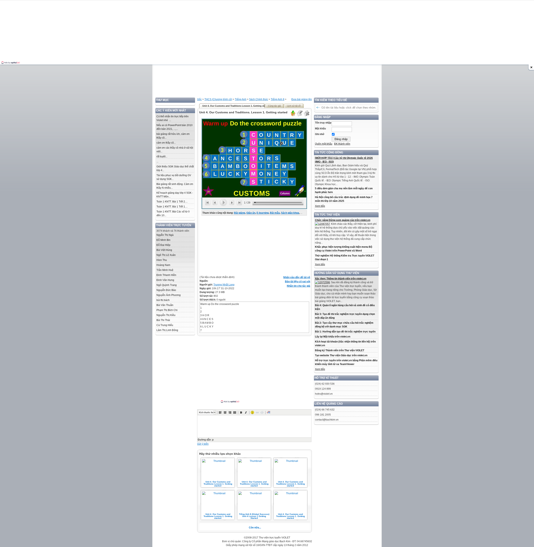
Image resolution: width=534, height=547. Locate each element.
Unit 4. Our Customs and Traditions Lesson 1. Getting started (218, 484)
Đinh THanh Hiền (166, 275)
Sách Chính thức (258, 99)
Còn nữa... (255, 527)
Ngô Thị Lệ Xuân (166, 255)
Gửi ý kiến (203, 443)
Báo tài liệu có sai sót (297, 281)
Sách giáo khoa (290, 212)
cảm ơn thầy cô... (166, 142)
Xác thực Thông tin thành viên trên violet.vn (340, 278)
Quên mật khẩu (323, 143)
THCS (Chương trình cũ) (218, 99)
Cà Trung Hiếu (164, 325)
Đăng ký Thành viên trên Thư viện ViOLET (339, 350)
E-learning (263, 212)
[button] (220, 412)
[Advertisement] (267, 68)
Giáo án (250, 212)
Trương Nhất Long (223, 284)
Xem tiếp (320, 206)
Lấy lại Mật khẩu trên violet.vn (332, 336)
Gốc (199, 99)
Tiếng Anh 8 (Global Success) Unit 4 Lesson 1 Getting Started (254, 516)
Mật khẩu (320, 128)
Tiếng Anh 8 (277, 99)
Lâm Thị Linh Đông (167, 330)
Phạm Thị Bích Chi (167, 310)
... (157, 161)
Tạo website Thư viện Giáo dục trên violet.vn (341, 355)
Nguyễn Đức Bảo (166, 290)
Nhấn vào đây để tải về (296, 277)
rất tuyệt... (161, 156)
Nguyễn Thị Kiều (165, 315)
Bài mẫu (275, 212)
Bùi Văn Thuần (164, 305)
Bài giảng (239, 212)
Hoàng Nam (163, 265)
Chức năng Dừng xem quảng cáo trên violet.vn (342, 220)
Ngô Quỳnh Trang (166, 285)
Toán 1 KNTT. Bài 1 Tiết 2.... (172, 201)
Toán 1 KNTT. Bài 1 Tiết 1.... (172, 206)
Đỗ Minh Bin (163, 240)
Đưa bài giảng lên (301, 99)
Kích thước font (206, 412)
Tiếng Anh (240, 99)
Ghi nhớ (319, 134)
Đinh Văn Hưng (165, 280)
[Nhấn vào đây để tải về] (293, 115)
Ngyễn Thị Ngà (165, 235)
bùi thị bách (163, 300)
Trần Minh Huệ (164, 270)
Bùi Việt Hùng (164, 250)
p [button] (213, 439)
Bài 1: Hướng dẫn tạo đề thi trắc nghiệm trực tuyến (345, 331)
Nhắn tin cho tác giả (298, 285)
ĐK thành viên (342, 143)
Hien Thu (161, 260)
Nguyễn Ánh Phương (168, 295)
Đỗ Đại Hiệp (163, 245)
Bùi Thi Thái (163, 320)
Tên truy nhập (323, 122)
